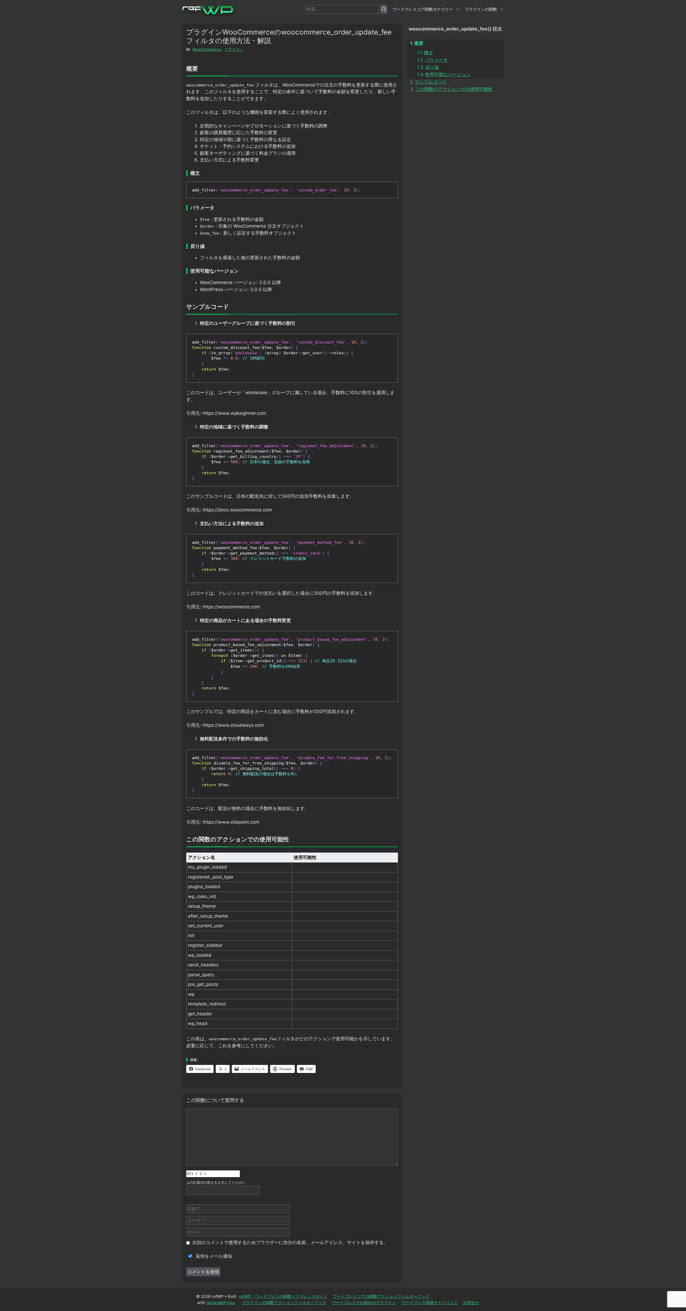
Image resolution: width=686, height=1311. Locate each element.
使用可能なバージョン (448, 74)
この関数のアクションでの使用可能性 (454, 89)
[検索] (384, 9)
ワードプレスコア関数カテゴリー (423, 9)
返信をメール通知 (213, 1256)
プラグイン (234, 49)
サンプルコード (431, 82)
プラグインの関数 (481, 9)
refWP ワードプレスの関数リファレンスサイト (283, 1296)
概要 (418, 43)
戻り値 (432, 67)
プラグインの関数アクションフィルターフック (284, 1302)
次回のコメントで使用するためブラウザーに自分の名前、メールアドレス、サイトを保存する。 (290, 1242)
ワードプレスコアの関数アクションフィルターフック (381, 1296)
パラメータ (436, 60)
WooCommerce (206, 49)
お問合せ (471, 1302)
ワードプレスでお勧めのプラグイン (364, 1302)
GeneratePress (220, 1302)
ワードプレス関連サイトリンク (429, 1302)
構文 (428, 52)
